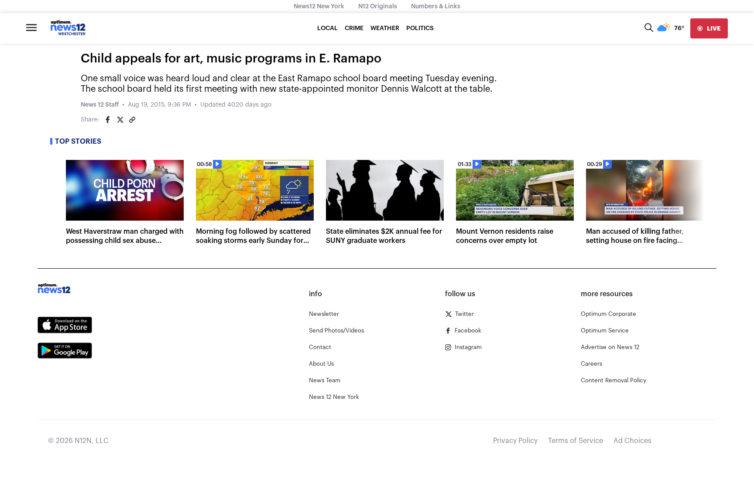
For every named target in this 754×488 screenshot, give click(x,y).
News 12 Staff (100, 105)
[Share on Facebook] (107, 119)
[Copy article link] (132, 119)
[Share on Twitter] (120, 119)
